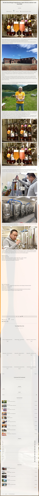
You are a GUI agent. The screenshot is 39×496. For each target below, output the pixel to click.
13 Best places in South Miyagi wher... (11, 413)
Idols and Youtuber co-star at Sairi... (11, 409)
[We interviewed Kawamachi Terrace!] (31, 361)
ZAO (18, 441)
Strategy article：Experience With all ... (19, 353)
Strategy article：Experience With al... (11, 484)
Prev (3, 373)
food (7, 321)
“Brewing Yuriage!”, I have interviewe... (19, 339)
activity (7, 341)
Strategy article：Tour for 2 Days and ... (8, 353)
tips (18, 454)
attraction (18, 449)
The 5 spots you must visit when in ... (11, 401)
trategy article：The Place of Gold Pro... (31, 339)
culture (18, 446)
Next (35, 373)
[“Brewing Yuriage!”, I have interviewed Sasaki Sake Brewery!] (19, 333)
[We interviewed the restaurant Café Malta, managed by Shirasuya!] (19, 360)
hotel (18, 444)
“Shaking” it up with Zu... (10, 417)
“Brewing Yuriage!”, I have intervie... (11, 472)
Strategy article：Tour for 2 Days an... (11, 480)
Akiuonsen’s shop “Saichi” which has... (11, 421)
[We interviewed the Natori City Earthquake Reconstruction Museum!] (7, 361)
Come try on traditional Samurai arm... (11, 468)
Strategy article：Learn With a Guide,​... (31, 353)
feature (31, 341)
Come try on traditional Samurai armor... (7, 339)
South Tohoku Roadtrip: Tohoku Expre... (11, 405)
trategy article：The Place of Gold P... (11, 476)
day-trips (5, 321)
